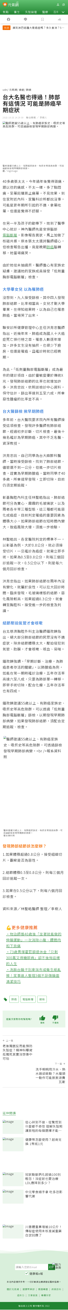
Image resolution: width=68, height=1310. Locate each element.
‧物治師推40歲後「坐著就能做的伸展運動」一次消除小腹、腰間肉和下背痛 (34, 939)
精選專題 (43, 1289)
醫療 (45, 12)
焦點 (6, 12)
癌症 (21, 89)
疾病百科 (56, 1289)
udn (5, 89)
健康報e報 (36, 1273)
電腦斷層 (10, 235)
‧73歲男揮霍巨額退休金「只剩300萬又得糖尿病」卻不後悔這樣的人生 (33, 957)
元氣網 (13, 89)
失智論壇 (31, 12)
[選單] (63, 4)
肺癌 (50, 246)
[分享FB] (8, 19)
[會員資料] (58, 4)
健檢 (42, 999)
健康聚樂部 (28, 1289)
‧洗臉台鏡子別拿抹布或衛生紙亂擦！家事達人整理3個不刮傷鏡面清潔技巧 (33, 975)
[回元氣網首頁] (13, 4)
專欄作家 (46, 1295)
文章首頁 (33, 1295)
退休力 (20, 1295)
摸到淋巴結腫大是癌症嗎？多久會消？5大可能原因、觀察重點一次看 (38, 28)
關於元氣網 (13, 1289)
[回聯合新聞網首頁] (5, 5)
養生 (17, 12)
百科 (56, 12)
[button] (63, 11)
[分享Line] (25, 19)
